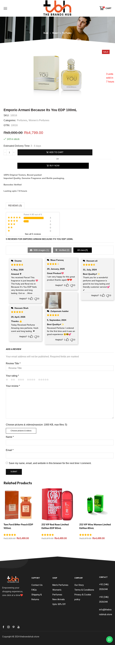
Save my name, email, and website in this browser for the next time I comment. (50, 463)
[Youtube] (18, 627)
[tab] (15, 205)
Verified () (63, 250)
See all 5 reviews (33, 234)
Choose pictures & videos (21, 431)
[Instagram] (8, 627)
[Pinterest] (13, 627)
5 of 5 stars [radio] (43, 379)
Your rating (12, 375)
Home (45, 33)
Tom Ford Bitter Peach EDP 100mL (18, 526)
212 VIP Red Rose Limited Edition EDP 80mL (55, 526)
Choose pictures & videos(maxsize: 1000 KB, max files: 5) (36, 424)
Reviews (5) (15, 205)
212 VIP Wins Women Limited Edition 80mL (95, 526)
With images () (41, 250)
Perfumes (22, 120)
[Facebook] (3, 627)
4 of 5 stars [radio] (31, 379)
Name (10, 437)
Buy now (54, 165)
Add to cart (56, 152)
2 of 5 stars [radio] (13, 379)
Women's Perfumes (62, 33)
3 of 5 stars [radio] (21, 379)
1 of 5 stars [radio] (7, 379)
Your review (13, 386)
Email (9, 450)
